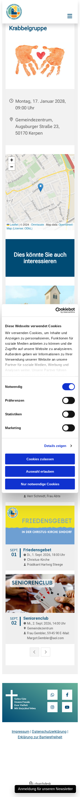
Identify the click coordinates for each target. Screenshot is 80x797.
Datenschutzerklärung (49, 731)
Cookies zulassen (40, 459)
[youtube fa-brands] (67, 707)
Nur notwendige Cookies (40, 484)
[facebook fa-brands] (67, 695)
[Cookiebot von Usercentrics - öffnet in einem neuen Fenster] (56, 310)
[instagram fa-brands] (52, 707)
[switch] (68, 400)
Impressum (20, 731)
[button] (69, 16)
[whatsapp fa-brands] (52, 695)
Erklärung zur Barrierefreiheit (40, 737)
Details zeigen (55, 446)
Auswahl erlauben (40, 471)
